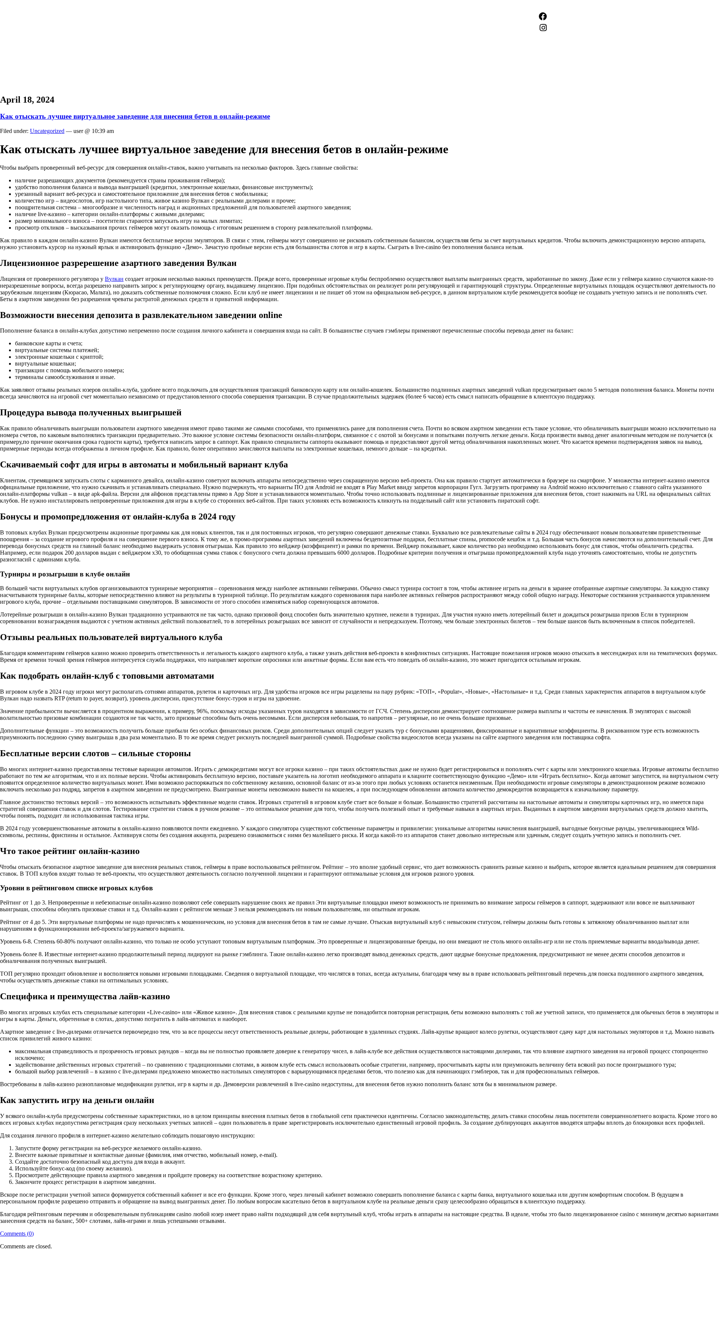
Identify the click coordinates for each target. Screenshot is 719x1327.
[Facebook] (543, 16)
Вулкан (114, 279)
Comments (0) (17, 1233)
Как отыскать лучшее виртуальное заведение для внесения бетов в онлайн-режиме (135, 116)
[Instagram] (543, 28)
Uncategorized (47, 131)
